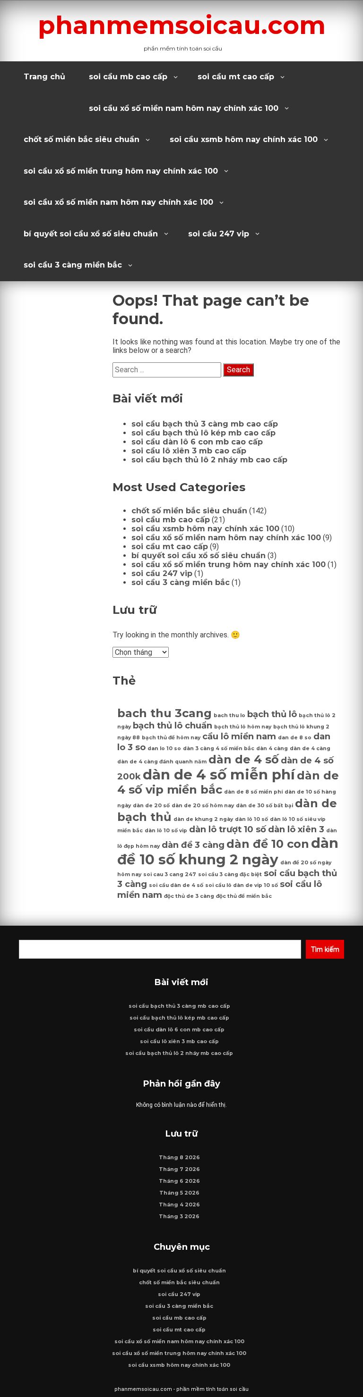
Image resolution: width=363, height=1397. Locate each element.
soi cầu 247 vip (218, 233)
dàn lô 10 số (251, 819)
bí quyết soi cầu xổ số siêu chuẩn (91, 233)
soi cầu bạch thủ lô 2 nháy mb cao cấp (209, 459)
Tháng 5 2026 (179, 1193)
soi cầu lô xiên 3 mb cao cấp (188, 450)
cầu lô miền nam (239, 736)
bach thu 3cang (164, 713)
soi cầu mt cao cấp (236, 76)
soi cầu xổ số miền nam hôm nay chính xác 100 (183, 108)
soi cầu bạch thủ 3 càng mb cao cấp (204, 423)
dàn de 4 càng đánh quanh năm (162, 762)
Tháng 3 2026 (179, 1216)
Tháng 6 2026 (179, 1181)
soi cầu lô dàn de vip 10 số (241, 885)
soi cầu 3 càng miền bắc (73, 264)
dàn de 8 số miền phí (253, 792)
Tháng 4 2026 (179, 1205)
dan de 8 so (294, 738)
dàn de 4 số (243, 759)
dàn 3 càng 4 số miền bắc (218, 748)
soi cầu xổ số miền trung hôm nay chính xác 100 (121, 171)
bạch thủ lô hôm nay (242, 727)
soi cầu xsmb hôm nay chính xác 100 (244, 139)
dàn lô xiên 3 (296, 829)
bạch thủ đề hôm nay (171, 738)
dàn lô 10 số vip (166, 831)
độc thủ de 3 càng (189, 896)
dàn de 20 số (151, 806)
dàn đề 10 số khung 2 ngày (227, 851)
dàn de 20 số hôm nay (203, 806)
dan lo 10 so (164, 748)
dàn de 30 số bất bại (264, 806)
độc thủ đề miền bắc (244, 896)
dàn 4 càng (272, 748)
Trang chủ (44, 76)
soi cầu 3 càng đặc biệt (230, 874)
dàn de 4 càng (310, 748)
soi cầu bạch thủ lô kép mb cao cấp (203, 432)
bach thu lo (229, 715)
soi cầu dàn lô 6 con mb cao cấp (197, 441)
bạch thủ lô (272, 714)
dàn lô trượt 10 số (227, 829)
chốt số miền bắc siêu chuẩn (81, 139)
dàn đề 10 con (267, 844)
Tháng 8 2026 (179, 1157)
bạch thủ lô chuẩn (172, 725)
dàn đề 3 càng (193, 844)
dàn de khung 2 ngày (203, 819)
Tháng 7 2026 (179, 1169)
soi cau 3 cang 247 (169, 874)
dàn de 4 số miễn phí (219, 774)
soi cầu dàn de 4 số (176, 885)
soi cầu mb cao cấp (128, 76)
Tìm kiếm (325, 949)
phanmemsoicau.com (182, 25)
